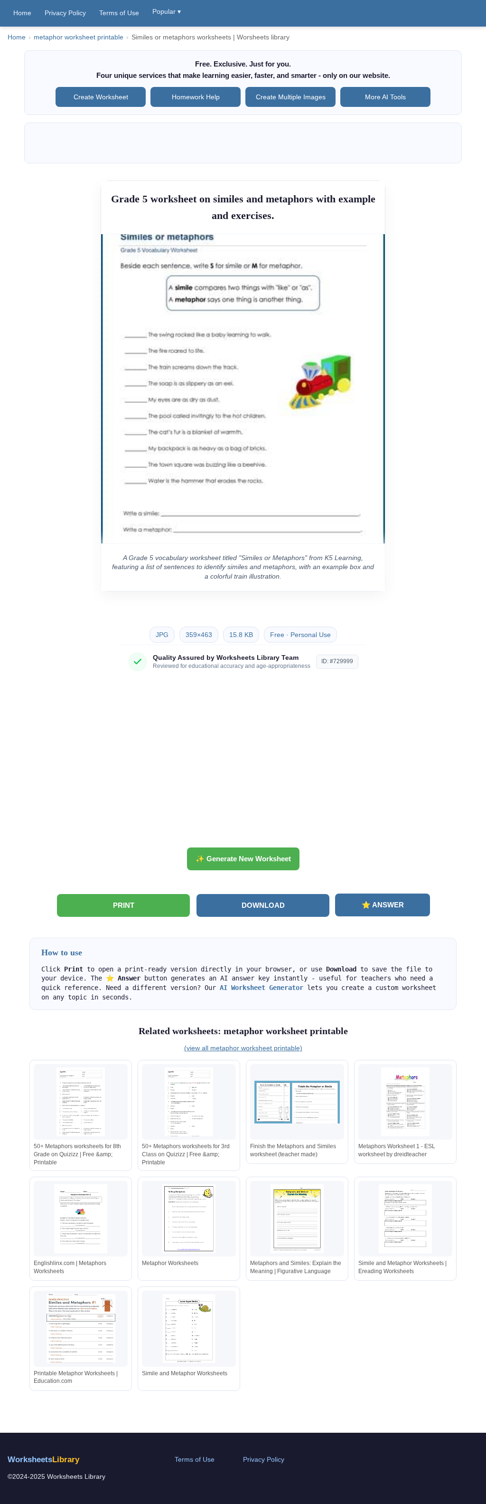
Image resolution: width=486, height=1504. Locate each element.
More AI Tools (385, 97)
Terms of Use (119, 13)
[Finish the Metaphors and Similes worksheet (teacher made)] (297, 1101)
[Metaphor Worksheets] (189, 1218)
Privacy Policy (65, 13)
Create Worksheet (101, 97)
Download (263, 905)
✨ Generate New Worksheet (243, 859)
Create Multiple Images (291, 97)
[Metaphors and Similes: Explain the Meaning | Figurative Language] (297, 1218)
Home (22, 13)
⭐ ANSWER (383, 905)
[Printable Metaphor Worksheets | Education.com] (80, 1328)
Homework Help (196, 97)
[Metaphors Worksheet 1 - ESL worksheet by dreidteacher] (405, 1101)
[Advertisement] (243, 762)
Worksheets (43, 1459)
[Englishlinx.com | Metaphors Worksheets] (80, 1218)
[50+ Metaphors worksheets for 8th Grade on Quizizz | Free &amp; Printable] (80, 1101)
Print (123, 905)
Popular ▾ (166, 11)
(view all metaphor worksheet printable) (243, 1048)
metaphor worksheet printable (78, 37)
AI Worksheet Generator (261, 987)
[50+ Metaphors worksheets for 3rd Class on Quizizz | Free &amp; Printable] (189, 1101)
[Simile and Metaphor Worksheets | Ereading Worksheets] (405, 1218)
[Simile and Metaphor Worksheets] (189, 1328)
